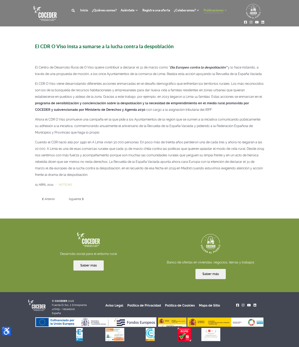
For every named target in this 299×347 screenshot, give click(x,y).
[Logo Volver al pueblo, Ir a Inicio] (253, 11)
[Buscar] (74, 10)
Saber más (88, 265)
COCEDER (61, 300)
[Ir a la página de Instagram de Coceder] (243, 305)
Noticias (65, 184)
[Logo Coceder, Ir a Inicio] (45, 13)
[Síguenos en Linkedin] (255, 305)
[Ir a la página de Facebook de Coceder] (237, 305)
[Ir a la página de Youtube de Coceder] (249, 305)
